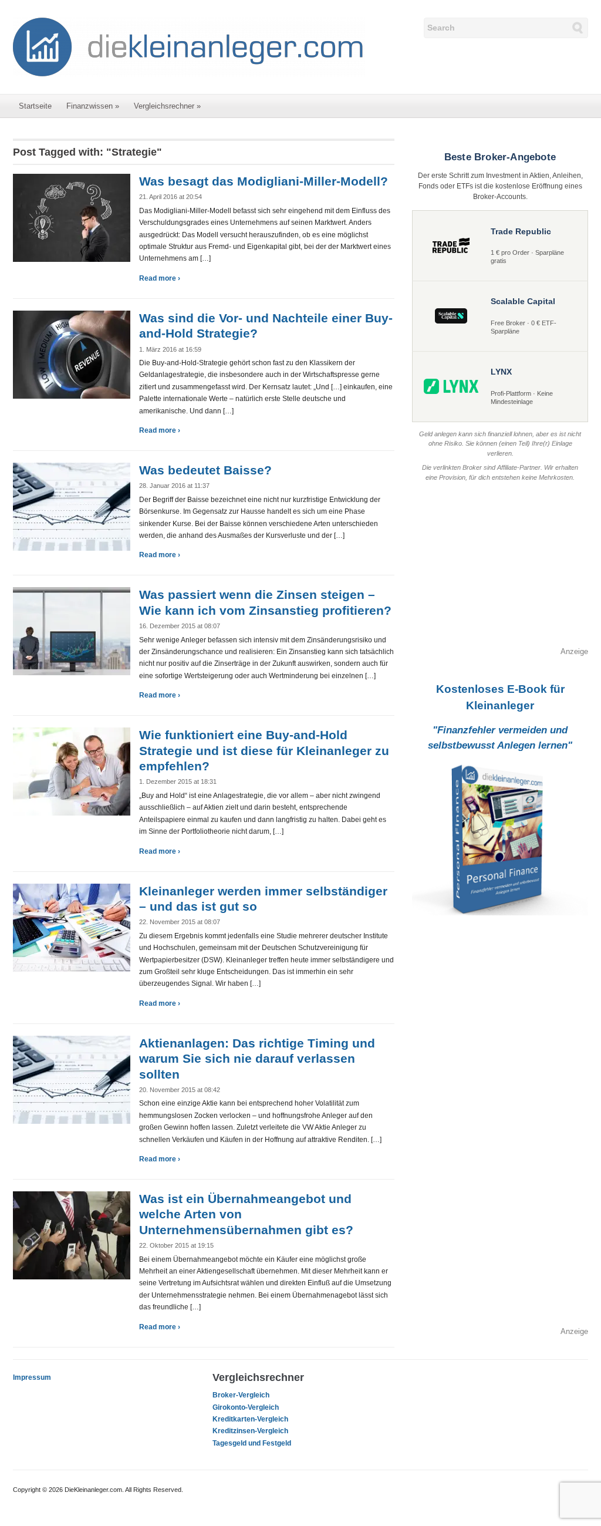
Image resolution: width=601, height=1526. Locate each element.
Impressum (32, 1377)
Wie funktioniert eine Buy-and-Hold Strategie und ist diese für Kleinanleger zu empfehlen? (264, 750)
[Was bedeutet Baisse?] (71, 506)
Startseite (35, 106)
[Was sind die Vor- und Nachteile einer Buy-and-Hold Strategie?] (71, 353)
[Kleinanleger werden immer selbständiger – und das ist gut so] (71, 926)
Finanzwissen (92, 106)
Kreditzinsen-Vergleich (250, 1431)
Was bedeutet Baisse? (205, 470)
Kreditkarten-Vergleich (250, 1419)
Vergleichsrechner (167, 106)
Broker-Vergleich (240, 1395)
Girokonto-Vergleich (245, 1407)
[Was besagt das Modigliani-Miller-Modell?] (71, 217)
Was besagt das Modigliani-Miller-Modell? (263, 181)
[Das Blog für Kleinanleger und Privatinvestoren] (189, 46)
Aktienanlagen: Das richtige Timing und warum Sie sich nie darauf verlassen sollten (257, 1058)
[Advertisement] (500, 572)
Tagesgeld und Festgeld (251, 1443)
